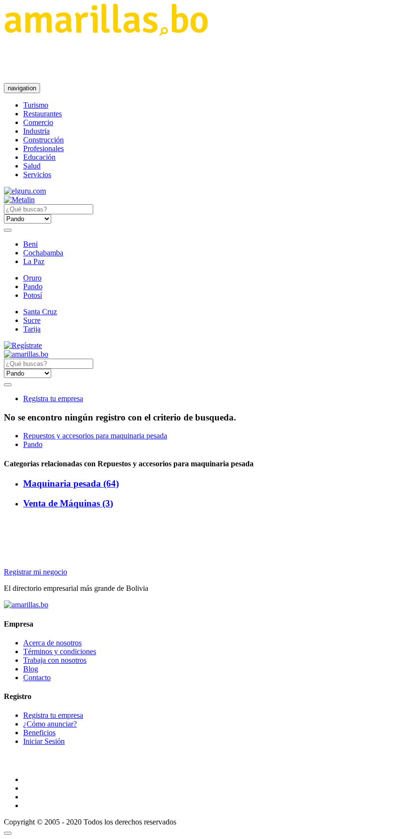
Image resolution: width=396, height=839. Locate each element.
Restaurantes (42, 114)
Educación (39, 157)
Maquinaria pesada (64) (71, 483)
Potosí (32, 295)
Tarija (32, 329)
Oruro (32, 278)
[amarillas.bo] (26, 605)
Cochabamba (43, 253)
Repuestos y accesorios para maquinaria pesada (95, 436)
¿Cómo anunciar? (50, 724)
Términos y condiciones (59, 651)
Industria (36, 131)
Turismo (35, 105)
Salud (32, 166)
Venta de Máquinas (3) (68, 503)
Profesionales (43, 148)
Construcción (43, 140)
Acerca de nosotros (52, 643)
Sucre (32, 320)
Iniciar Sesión (44, 741)
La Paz (33, 261)
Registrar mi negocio (35, 572)
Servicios (37, 174)
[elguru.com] (25, 191)
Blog (30, 669)
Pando (32, 286)
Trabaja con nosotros (54, 660)
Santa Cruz (40, 312)
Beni (30, 244)
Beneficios (39, 732)
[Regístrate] (198, 345)
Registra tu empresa (53, 398)
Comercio (38, 122)
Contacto (37, 677)
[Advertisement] (179, 59)
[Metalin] (19, 200)
